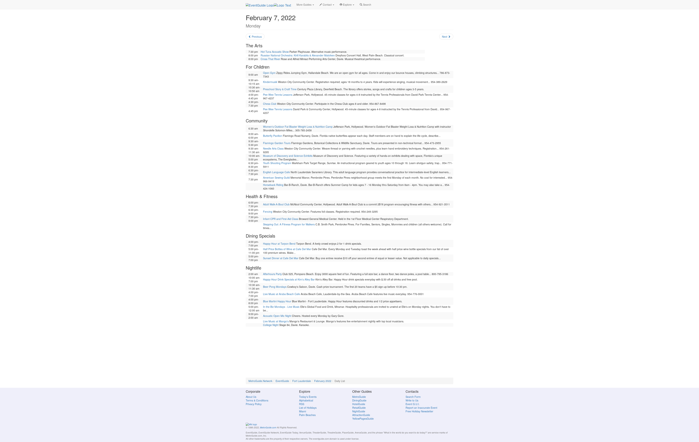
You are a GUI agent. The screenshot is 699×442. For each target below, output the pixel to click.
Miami (302, 411)
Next (445, 36)
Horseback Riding (273, 185)
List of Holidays (308, 407)
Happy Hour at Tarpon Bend (279, 243)
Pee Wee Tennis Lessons (277, 94)
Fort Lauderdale (301, 381)
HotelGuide (358, 404)
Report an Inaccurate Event (421, 407)
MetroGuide (359, 397)
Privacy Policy (254, 404)
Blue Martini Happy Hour (277, 301)
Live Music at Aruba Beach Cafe (281, 294)
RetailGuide (359, 407)
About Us (251, 397)
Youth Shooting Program (277, 163)
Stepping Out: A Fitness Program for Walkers (289, 224)
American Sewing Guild (276, 177)
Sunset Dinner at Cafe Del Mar (280, 258)
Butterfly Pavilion (272, 136)
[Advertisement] (349, 352)
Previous (256, 36)
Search (366, 4)
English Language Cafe (276, 172)
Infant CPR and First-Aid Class (280, 219)
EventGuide (282, 381)
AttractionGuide (361, 415)
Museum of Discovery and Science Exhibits (288, 156)
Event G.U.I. (413, 404)
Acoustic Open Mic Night (277, 316)
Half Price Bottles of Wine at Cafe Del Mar (287, 249)
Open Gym (269, 73)
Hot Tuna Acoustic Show (275, 51)
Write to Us (412, 400)
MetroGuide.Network (260, 381)
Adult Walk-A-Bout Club (276, 204)
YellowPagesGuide (363, 418)
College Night (271, 325)
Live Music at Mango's (276, 321)
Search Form (413, 397)
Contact (327, 4)
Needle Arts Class (273, 148)
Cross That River (270, 59)
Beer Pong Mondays (275, 286)
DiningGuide (359, 400)
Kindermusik (270, 82)
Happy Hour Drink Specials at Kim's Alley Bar (289, 279)
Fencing (267, 211)
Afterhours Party (272, 274)
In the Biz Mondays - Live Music (281, 306)
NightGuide (358, 411)
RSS (301, 404)
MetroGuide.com (268, 427)
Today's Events (308, 397)
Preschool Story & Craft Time (280, 89)
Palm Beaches (307, 415)
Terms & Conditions (257, 400)
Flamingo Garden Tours (277, 143)
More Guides (304, 4)
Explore (347, 4)
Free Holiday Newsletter (419, 411)
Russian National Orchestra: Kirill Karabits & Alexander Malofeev (298, 55)
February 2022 (322, 381)
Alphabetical (306, 400)
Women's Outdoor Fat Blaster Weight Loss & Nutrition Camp (298, 126)
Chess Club (269, 103)
